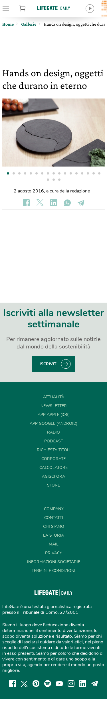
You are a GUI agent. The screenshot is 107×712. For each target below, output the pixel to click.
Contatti (53, 517)
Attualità (53, 397)
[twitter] (24, 683)
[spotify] (47, 683)
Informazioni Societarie (53, 562)
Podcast (53, 441)
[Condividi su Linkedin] (53, 202)
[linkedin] (82, 683)
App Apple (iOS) (54, 414)
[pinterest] (36, 683)
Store (29, 8)
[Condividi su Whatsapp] (67, 202)
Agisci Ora (53, 476)
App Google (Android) (53, 423)
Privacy (53, 553)
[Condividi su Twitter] (40, 202)
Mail (53, 544)
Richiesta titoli (53, 450)
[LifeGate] (53, 8)
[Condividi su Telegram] (81, 202)
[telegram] (94, 683)
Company (53, 509)
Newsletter (54, 406)
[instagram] (71, 683)
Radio (53, 432)
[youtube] (59, 683)
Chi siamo (53, 526)
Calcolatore (53, 467)
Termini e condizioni (53, 570)
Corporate (53, 458)
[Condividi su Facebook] (26, 202)
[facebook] (12, 683)
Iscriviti (49, 364)
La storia (53, 535)
